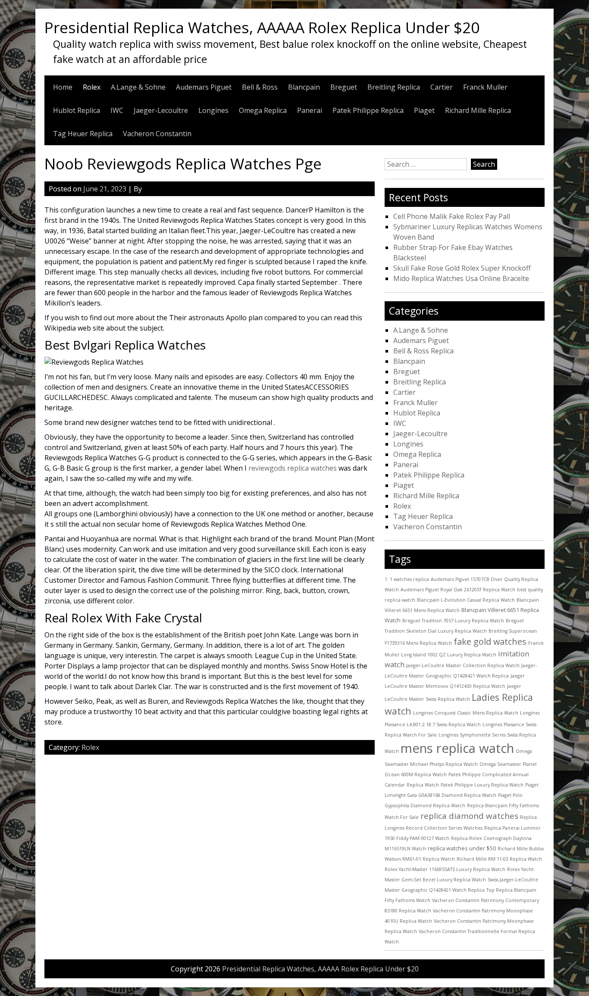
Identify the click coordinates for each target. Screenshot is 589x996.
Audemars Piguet (204, 87)
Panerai (309, 110)
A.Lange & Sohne (138, 87)
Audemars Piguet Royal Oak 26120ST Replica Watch (458, 590)
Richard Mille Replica (478, 110)
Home (62, 87)
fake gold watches (490, 641)
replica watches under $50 (462, 848)
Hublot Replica (76, 110)
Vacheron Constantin (157, 133)
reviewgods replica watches (292, 468)
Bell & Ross (260, 87)
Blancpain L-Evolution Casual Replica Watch (466, 600)
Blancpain (304, 87)
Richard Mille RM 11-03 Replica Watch (499, 859)
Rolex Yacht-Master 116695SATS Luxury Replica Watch (445, 869)
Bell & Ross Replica (423, 351)
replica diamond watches (469, 815)
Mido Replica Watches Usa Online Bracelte (461, 278)
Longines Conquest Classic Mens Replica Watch (465, 713)
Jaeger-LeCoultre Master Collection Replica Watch (463, 665)
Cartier (441, 87)
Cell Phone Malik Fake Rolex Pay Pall (451, 216)
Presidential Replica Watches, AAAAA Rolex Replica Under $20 (261, 27)
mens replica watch (457, 748)
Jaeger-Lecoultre (161, 110)
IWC (116, 110)
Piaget (424, 110)
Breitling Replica (393, 87)
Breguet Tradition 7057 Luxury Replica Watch (453, 621)
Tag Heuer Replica (83, 133)
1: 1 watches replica (407, 579)
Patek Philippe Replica (368, 110)
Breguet (343, 87)
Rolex (91, 87)
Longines (213, 110)
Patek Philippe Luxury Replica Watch (482, 785)
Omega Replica (263, 110)
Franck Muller (485, 87)
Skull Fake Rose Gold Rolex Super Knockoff (462, 268)
